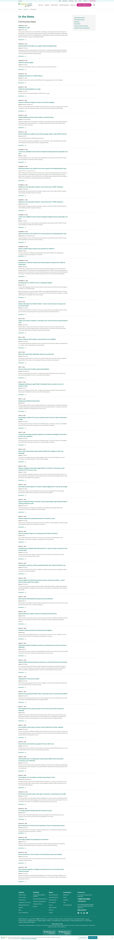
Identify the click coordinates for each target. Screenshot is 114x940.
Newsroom (65, 1)
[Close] (112, 937)
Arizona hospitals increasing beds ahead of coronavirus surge (36, 518)
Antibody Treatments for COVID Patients (30, 76)
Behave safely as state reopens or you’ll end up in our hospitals (37, 339)
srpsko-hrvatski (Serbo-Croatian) (27, 922)
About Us (73, 5)
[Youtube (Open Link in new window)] (87, 913)
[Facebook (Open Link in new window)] (78, 913)
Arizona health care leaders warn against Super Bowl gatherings (37, 46)
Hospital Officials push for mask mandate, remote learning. (36, 117)
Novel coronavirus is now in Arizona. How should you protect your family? (40, 854)
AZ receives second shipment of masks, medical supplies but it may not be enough (42, 486)
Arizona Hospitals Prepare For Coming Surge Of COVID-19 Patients (37, 533)
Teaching (71, 1)
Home (19, 9)
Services (41, 5)
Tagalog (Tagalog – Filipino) (44, 920)
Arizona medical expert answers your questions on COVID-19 (36, 248)
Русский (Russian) (56, 920)
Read (22, 39)
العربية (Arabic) (31, 919)
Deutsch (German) (68, 919)
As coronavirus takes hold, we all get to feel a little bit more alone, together (40, 727)
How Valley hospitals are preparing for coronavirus (33, 839)
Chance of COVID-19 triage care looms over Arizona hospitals (36, 102)
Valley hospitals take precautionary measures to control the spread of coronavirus (42, 662)
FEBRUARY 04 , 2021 (24, 27)
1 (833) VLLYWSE (84, 899)
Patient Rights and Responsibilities (27, 925)
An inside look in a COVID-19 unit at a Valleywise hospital (35, 283)
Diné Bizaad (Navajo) (79, 919)
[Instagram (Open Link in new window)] (81, 913)
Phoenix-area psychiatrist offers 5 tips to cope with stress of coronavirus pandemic (42, 693)
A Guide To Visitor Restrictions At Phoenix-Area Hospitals (35, 630)
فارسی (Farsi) (50, 919)
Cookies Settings (82, 937)
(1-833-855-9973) (82, 901)
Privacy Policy (45, 925)
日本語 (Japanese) (32, 920)
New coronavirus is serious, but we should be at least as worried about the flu (41, 825)
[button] (94, 5)
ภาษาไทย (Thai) (87, 920)
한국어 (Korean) (66, 920)
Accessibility (38, 925)
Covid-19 (26, 9)
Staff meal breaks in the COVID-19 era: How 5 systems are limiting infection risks (42, 168)
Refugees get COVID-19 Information (29, 401)
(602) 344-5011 (82, 910)
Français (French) (58, 919)
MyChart (85, 1)
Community (67, 892)
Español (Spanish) (22, 919)
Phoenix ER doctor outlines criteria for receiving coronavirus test (37, 613)
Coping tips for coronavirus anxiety (28, 679)
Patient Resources (64, 5)
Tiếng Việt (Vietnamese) (77, 920)
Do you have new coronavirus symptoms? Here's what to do (36, 744)
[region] (57, 937)
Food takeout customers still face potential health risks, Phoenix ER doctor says (42, 565)
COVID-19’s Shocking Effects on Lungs (29, 89)
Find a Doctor (54, 5)
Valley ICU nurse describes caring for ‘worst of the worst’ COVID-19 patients (40, 187)
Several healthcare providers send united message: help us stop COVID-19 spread (42, 134)
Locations (46, 5)
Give (76, 1)
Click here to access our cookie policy (29, 938)
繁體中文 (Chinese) (41, 919)
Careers (80, 1)
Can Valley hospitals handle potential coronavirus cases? (35, 810)
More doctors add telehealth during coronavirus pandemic (35, 598)
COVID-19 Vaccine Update (26, 62)
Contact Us (81, 892)
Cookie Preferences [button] (62, 926)
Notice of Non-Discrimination (67, 925)
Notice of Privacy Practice (54, 925)
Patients (21, 892)
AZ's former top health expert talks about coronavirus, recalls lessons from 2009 (42, 794)
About (51, 892)
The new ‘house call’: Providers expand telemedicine (33, 369)
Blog (60, 1)
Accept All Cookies (93, 937)
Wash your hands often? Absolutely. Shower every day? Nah (36, 354)
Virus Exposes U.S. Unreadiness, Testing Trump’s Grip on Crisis (36, 777)
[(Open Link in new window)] (84, 913)
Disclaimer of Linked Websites (81, 925)
